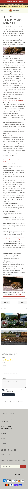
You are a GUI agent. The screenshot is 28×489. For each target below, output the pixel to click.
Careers (3, 438)
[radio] (3, 360)
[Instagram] (12, 450)
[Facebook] (2, 450)
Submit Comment (8, 395)
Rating (3, 357)
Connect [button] (4, 443)
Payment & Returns (6, 428)
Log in (15, 4)
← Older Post (6, 302)
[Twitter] (5, 450)
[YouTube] (15, 450)
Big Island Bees (13, 474)
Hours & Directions (6, 419)
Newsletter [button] (5, 454)
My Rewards (20, 4)
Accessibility (5, 433)
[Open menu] (3, 10)
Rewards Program (6, 426)
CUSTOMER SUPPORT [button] (8, 413)
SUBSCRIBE (23, 466)
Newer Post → (22, 302)
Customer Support (8, 4)
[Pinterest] (8, 450)
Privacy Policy (5, 431)
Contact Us (4, 421)
